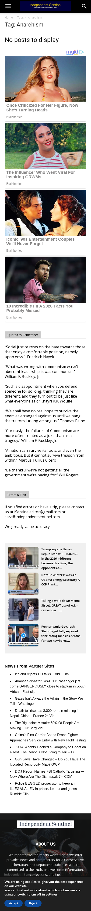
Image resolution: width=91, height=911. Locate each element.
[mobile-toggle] (7, 6)
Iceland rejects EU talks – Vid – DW (42, 674)
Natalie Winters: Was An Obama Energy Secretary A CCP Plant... (60, 579)
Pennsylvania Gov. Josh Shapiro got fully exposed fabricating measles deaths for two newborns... (60, 631)
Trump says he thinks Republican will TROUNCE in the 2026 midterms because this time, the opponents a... (59, 554)
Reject (33, 903)
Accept (13, 903)
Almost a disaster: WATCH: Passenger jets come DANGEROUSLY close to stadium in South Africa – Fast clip (47, 686)
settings (52, 894)
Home (9, 17)
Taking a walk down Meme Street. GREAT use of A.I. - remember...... (60, 605)
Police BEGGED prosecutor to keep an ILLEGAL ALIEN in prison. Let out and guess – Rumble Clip (45, 788)
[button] (84, 6)
